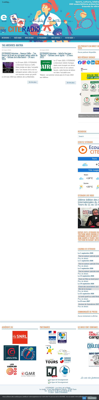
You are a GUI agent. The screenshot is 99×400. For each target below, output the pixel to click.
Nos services (57, 37)
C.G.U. (70, 21)
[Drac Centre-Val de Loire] (52, 344)
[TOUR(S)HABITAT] (63, 355)
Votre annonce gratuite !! (55, 21)
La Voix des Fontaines (37, 21)
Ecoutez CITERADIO (85, 142)
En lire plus (32, 82)
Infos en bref (29, 38)
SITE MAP (13, 21)
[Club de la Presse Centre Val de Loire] (11, 360)
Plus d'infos (92, 398)
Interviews (6, 37)
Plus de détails (83, 258)
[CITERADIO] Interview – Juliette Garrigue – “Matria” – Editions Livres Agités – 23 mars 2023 (56, 55)
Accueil (4, 21)
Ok (84, 398)
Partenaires (45, 327)
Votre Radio (70, 37)
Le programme (42, 37)
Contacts (22, 21)
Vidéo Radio (17, 38)
